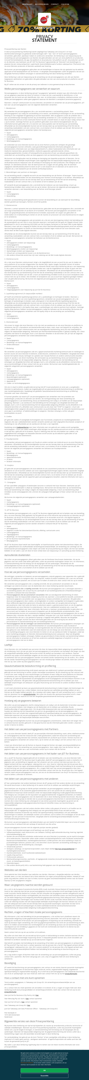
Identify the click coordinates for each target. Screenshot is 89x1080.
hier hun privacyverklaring (64, 849)
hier (37, 995)
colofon (65, 4)
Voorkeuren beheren (27, 1063)
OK (44, 1070)
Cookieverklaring (22, 427)
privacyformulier (30, 694)
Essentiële (44, 1076)
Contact (55, 4)
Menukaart (27, 4)
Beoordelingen (41, 4)
